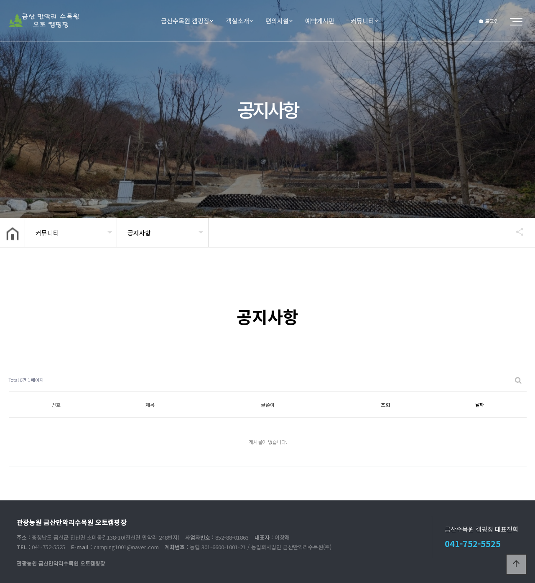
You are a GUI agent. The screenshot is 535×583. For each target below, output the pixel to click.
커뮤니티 (362, 20)
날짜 (479, 404)
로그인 (491, 20)
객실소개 (237, 20)
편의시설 (277, 20)
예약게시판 (319, 20)
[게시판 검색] (518, 380)
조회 (385, 404)
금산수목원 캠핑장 (185, 20)
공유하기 (516, 232)
